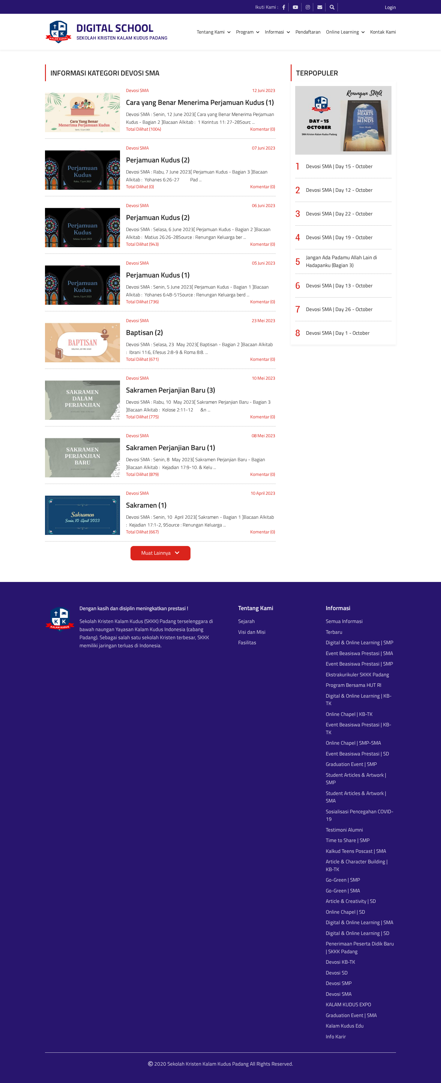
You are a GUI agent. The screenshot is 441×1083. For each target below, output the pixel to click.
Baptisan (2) (144, 332)
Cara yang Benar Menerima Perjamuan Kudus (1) (200, 102)
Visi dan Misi (252, 632)
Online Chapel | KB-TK (349, 714)
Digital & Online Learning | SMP (359, 642)
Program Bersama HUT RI (353, 685)
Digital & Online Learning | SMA (359, 922)
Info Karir (336, 1036)
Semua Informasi (344, 621)
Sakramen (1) (146, 505)
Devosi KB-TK (340, 962)
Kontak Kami (383, 31)
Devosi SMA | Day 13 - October (339, 285)
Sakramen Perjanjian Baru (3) (170, 389)
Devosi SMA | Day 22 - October (339, 214)
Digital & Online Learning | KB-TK (359, 700)
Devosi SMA (137, 90)
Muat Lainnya (156, 553)
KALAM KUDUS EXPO (348, 1004)
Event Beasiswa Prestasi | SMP (359, 664)
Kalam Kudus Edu (345, 1026)
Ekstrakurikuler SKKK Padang (357, 674)
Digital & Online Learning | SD (357, 933)
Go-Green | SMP (343, 880)
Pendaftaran (308, 31)
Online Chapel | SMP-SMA (353, 743)
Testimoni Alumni (344, 830)
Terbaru (334, 632)
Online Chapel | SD (345, 912)
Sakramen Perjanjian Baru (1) (170, 447)
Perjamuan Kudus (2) (158, 159)
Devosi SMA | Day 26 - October (339, 309)
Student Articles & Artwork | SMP (356, 779)
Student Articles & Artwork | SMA (356, 797)
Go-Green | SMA (343, 891)
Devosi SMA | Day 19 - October (339, 237)
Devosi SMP (339, 983)
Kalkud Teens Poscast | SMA (356, 851)
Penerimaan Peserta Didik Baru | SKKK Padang (360, 947)
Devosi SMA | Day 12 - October (339, 190)
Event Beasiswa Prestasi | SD (357, 754)
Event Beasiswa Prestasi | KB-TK (358, 728)
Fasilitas (247, 642)
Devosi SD (337, 973)
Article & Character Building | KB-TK (357, 865)
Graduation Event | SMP (351, 764)
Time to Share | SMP (348, 840)
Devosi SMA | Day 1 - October (338, 333)
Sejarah (246, 621)
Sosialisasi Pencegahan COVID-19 (359, 815)
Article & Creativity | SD (351, 901)
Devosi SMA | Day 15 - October (339, 166)
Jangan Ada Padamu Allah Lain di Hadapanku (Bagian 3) (341, 261)
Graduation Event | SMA (351, 1015)
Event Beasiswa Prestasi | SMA (359, 653)
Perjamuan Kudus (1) (158, 274)
